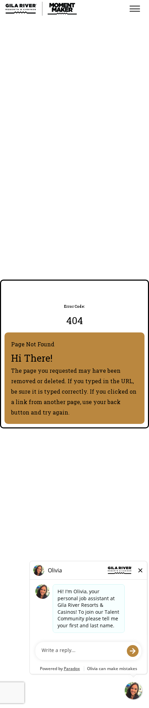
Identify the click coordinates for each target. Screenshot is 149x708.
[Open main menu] (134, 8)
